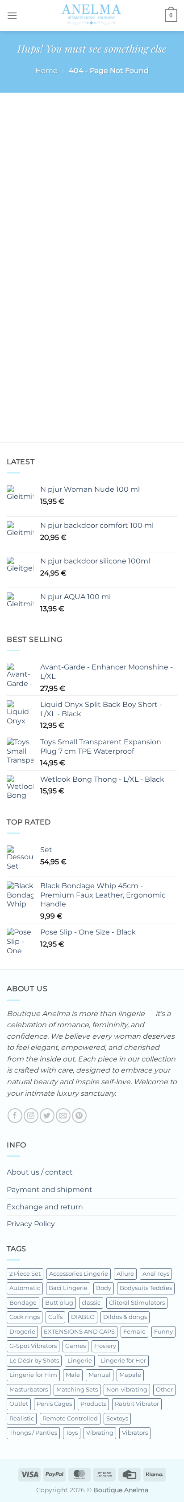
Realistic (21, 1418)
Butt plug (59, 1302)
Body (103, 1288)
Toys (72, 1432)
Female (134, 1331)
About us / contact (40, 1172)
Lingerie (79, 1360)
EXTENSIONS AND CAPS (79, 1331)
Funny (163, 1331)
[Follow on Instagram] (31, 1115)
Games (75, 1346)
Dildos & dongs (125, 1317)
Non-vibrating (126, 1389)
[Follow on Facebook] (15, 1115)
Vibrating (99, 1432)
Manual (99, 1374)
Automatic (24, 1288)
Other (164, 1389)
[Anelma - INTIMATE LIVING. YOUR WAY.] (91, 15)
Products (93, 1403)
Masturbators (28, 1389)
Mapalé (130, 1374)
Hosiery (105, 1346)
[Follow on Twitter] (47, 1115)
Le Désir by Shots (34, 1360)
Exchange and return (45, 1207)
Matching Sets (77, 1389)
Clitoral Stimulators (137, 1302)
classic (91, 1302)
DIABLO (83, 1317)
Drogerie (22, 1331)
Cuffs (55, 1317)
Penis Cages (54, 1403)
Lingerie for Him (33, 1374)
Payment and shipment (49, 1189)
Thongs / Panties (33, 1432)
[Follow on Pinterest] (79, 1115)
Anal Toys (155, 1273)
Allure (125, 1273)
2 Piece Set (25, 1273)
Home (46, 70)
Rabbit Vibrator (137, 1403)
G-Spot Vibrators (33, 1346)
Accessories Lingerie (78, 1273)
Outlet (18, 1403)
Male (73, 1374)
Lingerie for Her (123, 1360)
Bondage (23, 1302)
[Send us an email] (63, 1115)
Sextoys (117, 1418)
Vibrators (135, 1432)
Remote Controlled (70, 1418)
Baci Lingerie (68, 1288)
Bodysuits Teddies (146, 1288)
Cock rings (24, 1317)
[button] (12, 15)
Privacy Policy (31, 1224)
